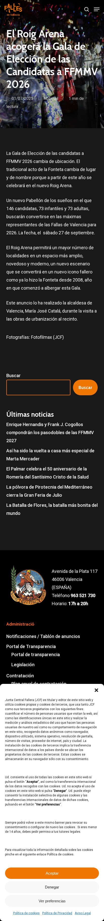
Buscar (13, 375)
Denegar (52, 887)
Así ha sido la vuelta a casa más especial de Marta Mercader (50, 454)
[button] (96, 690)
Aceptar (52, 873)
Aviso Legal (83, 913)
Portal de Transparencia (31, 646)
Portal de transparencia (35, 654)
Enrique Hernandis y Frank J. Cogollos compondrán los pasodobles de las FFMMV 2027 (50, 432)
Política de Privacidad (57, 913)
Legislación (23, 664)
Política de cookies (26, 913)
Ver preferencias (52, 901)
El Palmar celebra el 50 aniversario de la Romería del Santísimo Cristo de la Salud (47, 473)
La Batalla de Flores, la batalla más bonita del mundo (52, 509)
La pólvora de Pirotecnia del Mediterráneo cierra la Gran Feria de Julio (49, 491)
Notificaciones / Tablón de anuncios (43, 636)
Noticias (51, 98)
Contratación (20, 675)
